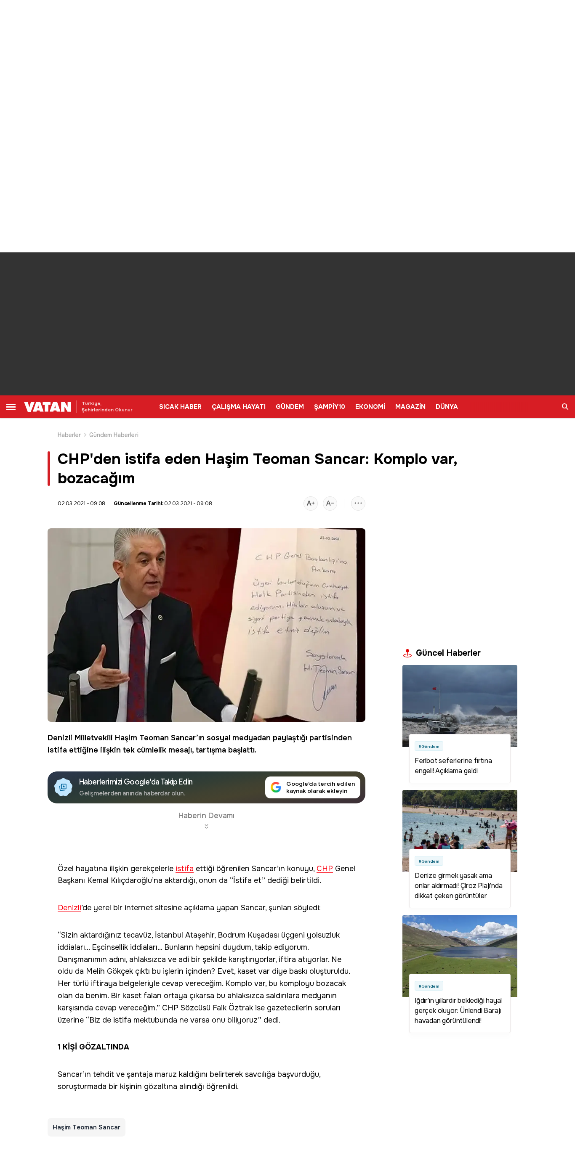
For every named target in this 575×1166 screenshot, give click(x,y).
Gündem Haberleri (113, 435)
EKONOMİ (370, 407)
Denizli (69, 908)
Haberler (69, 435)
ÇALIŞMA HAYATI (239, 407)
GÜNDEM (290, 407)
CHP (325, 869)
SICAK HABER (180, 407)
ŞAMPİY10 (329, 407)
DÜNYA (447, 407)
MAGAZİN (410, 407)
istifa (57, 750)
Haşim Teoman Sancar (155, 737)
